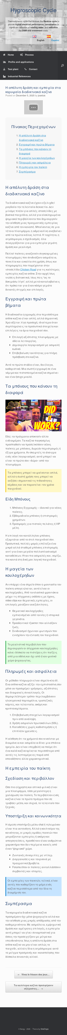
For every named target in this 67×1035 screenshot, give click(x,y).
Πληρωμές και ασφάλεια (35, 162)
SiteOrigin (45, 1029)
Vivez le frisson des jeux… (34, 974)
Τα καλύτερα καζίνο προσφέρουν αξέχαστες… (33, 987)
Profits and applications (21, 61)
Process (29, 54)
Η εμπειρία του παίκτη (33, 167)
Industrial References (19, 76)
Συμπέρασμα (27, 171)
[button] (62, 65)
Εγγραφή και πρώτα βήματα (37, 144)
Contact (33, 69)
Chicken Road (28, 269)
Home (11, 54)
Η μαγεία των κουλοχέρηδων (37, 158)
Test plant (13, 69)
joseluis (41, 95)
